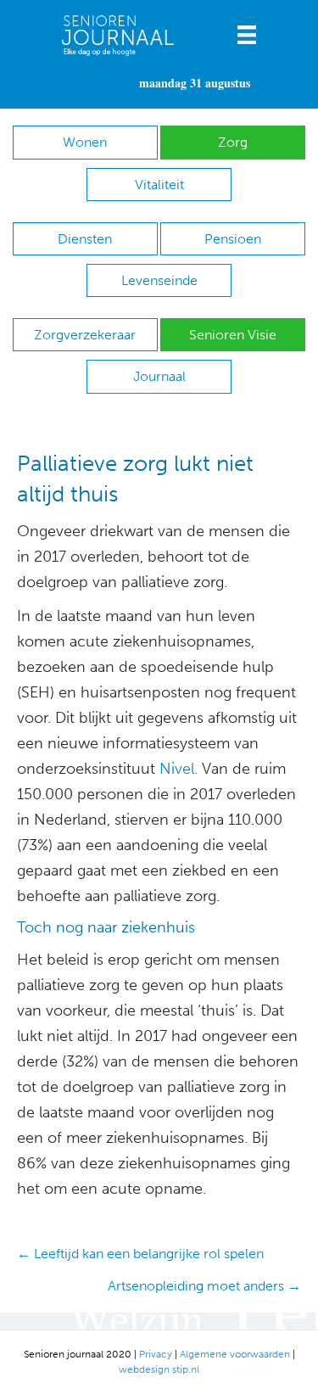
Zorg (233, 142)
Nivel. (178, 768)
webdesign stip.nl (159, 1369)
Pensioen (232, 239)
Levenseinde (159, 280)
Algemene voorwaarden (235, 1354)
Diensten (85, 239)
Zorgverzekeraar (85, 335)
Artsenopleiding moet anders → (204, 1286)
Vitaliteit (159, 184)
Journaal (159, 376)
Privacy (155, 1354)
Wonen (85, 142)
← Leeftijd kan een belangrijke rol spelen (140, 1254)
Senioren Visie (232, 335)
